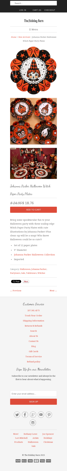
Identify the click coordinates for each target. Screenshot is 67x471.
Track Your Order (33, 315)
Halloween (25, 269)
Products (18, 442)
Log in (22, 10)
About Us (33, 336)
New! (16, 434)
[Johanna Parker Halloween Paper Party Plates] (33, 122)
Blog (33, 346)
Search (33, 331)
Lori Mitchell (21, 438)
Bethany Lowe (30, 434)
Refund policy (33, 362)
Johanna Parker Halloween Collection (34, 254)
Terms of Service (33, 356)
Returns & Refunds (33, 326)
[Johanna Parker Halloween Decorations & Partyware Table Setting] (33, 164)
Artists (35, 438)
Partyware (15, 273)
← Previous (15, 290)
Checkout (49, 10)
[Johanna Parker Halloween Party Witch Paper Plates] (33, 71)
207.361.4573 (33, 310)
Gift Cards (33, 351)
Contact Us (33, 341)
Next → (53, 290)
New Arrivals (24, 37)
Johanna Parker (39, 269)
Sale (23, 273)
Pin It (26, 281)
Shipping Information (33, 321)
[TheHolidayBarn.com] (33, 20)
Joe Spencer (48, 434)
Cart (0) (37, 10)
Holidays (48, 438)
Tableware (31, 273)
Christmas (48, 442)
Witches (41, 273)
